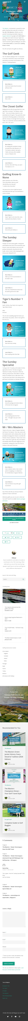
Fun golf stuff (9, 7)
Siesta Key (5, 868)
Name (4, 932)
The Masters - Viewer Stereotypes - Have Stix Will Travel (13, 848)
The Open (5, 988)
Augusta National (7, 36)
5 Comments (21, 16)
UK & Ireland (5, 651)
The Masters (19, 7)
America (4, 673)
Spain (4, 666)
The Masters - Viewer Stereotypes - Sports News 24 (13, 888)
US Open (5, 990)
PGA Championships (7, 995)
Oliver (7, 16)
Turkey (4, 671)
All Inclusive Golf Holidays (8, 676)
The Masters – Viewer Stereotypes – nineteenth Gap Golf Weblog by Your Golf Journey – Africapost (13, 858)
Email (4, 939)
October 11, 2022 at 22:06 (8, 869)
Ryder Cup (5, 998)
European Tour (6, 986)
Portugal (4, 663)
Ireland (5, 658)
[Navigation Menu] (24, 1)
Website (4, 946)
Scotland (6, 656)
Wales (5, 661)
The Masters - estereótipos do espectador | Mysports (11, 896)
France (4, 668)
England (6, 653)
